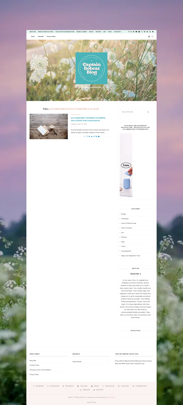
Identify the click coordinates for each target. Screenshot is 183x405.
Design (123, 214)
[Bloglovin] (142, 31)
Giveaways (117, 31)
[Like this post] (84, 136)
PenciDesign (111, 397)
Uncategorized (126, 251)
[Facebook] (128, 31)
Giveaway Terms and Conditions (40, 370)
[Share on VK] (91, 136)
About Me (33, 31)
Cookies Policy (34, 365)
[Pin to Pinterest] (89, 136)
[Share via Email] (98, 136)
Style (110, 31)
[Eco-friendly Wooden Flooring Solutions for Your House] (49, 126)
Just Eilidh (121, 363)
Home (33, 36)
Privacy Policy (51, 36)
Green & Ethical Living (45, 31)
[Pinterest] (133, 31)
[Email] (139, 31)
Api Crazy (141, 363)
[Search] (152, 36)
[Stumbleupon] (147, 31)
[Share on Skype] (96, 136)
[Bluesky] (152, 31)
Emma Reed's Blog (121, 361)
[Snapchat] (144, 31)
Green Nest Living (132, 363)
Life (104, 31)
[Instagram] (131, 31)
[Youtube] (136, 31)
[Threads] (150, 31)
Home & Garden (81, 31)
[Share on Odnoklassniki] (94, 136)
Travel (91, 31)
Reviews (98, 31)
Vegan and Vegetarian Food (64, 31)
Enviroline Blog (133, 361)
